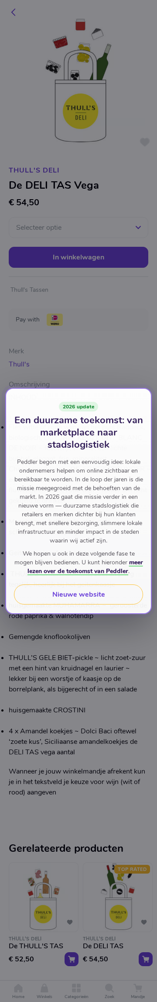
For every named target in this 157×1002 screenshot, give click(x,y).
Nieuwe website (78, 594)
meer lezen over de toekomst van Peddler (85, 566)
